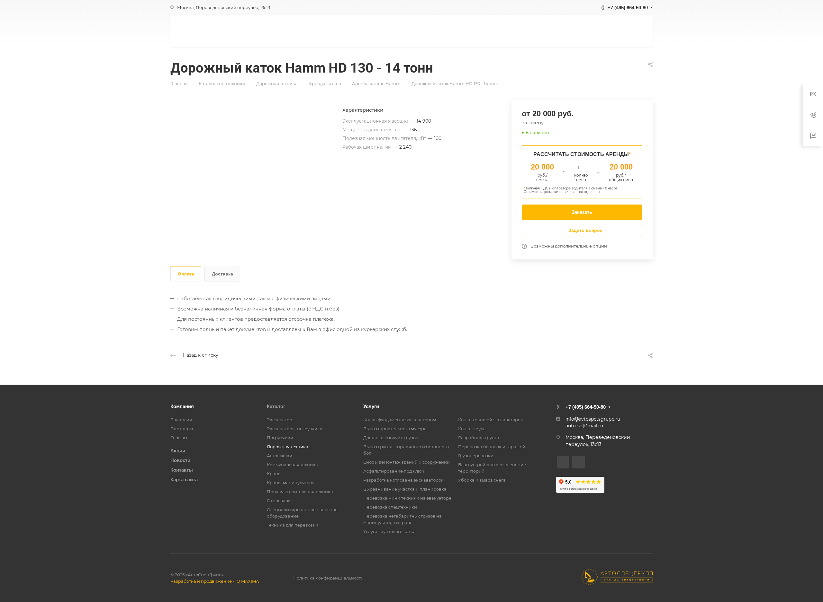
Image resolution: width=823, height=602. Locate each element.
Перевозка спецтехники (390, 507)
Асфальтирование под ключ (393, 471)
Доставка (222, 273)
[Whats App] (563, 462)
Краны (274, 473)
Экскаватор (279, 419)
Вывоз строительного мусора (395, 428)
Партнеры (181, 428)
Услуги (371, 406)
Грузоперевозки (475, 455)
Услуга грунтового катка (389, 531)
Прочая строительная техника (300, 491)
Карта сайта (184, 479)
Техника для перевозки (292, 525)
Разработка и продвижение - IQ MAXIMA (214, 581)
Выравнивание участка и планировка (405, 489)
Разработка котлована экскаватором (403, 480)
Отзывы (178, 437)
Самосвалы (279, 500)
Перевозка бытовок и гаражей (491, 446)
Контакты (181, 470)
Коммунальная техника (292, 464)
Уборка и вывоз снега (482, 480)
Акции (177, 450)
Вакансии (181, 419)
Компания (182, 406)
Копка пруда (472, 428)
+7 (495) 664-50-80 (628, 7)
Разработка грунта (478, 437)
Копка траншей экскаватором (491, 419)
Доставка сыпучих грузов (390, 437)
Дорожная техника (287, 446)
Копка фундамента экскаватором (399, 419)
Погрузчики (280, 437)
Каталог (276, 406)
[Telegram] (578, 462)
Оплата (186, 273)
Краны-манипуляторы (291, 482)
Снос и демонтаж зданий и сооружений (406, 462)
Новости (180, 460)
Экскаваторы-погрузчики (295, 428)
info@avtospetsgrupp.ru (592, 419)
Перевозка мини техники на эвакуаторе (407, 498)
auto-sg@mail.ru (584, 426)
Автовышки (279, 455)
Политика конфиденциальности (328, 577)
